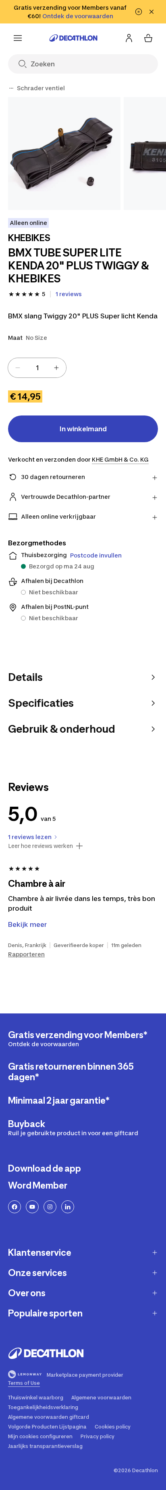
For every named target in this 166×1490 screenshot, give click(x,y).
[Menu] (17, 38)
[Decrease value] (17, 367)
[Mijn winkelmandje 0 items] (148, 38)
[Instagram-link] (50, 1206)
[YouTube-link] (32, 1206)
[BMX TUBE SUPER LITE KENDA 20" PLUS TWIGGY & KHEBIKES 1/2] (64, 153)
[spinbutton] (37, 368)
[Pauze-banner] (138, 11)
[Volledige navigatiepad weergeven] (11, 88)
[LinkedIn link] (67, 1206)
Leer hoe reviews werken (40, 846)
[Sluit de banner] (151, 11)
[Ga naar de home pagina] (73, 38)
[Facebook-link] (14, 1206)
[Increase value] (56, 367)
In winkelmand (83, 429)
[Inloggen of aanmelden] (129, 38)
